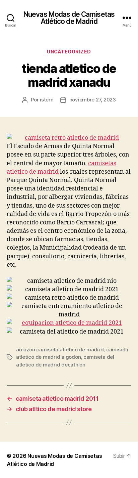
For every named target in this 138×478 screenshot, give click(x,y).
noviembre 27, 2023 (92, 99)
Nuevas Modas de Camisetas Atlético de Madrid (69, 18)
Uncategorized (69, 51)
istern (46, 99)
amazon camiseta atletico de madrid (60, 349)
